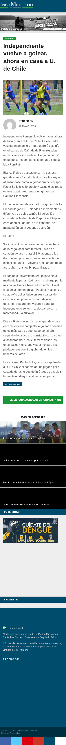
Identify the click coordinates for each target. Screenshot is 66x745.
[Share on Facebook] (5, 741)
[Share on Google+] (38, 741)
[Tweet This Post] (16, 741)
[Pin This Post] (27, 741)
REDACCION (26, 121)
